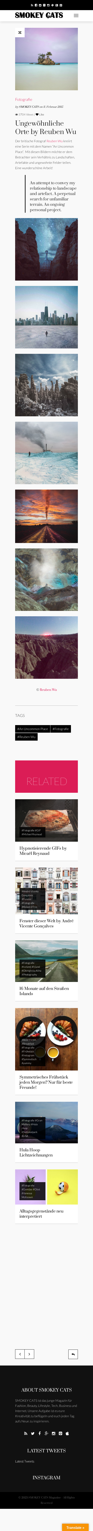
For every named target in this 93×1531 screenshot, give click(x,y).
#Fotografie (61, 729)
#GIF (38, 830)
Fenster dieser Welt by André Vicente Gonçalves (46, 923)
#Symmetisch (29, 1059)
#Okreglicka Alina (31, 970)
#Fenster (27, 899)
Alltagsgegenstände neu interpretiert (41, 1214)
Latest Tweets (46, 1451)
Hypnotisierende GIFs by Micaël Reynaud (43, 851)
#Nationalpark (29, 1132)
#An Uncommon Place (32, 729)
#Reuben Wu (26, 737)
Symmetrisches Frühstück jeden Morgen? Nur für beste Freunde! (46, 1082)
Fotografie (23, 99)
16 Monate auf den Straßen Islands (44, 991)
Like (41, 114)
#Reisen (26, 906)
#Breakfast (28, 1043)
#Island (36, 966)
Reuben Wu (54, 141)
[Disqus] (46, 1284)
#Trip (34, 906)
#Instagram (28, 1055)
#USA (25, 1136)
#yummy (26, 1063)
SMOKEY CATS (29, 107)
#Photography (29, 974)
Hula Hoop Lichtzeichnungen (36, 1152)
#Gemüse (27, 1189)
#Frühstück (28, 1051)
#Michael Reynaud (32, 834)
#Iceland (26, 966)
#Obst (36, 1189)
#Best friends (29, 1039)
